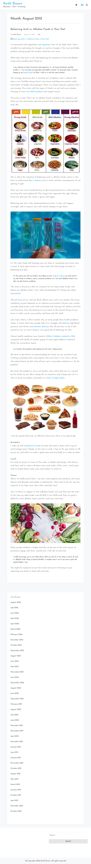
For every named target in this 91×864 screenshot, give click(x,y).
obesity (65, 323)
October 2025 (16, 645)
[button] (87, 5)
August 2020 (16, 709)
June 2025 (15, 661)
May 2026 (15, 618)
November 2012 (17, 763)
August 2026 (16, 602)
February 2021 (16, 704)
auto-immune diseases (39, 327)
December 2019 (17, 725)
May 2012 (14, 779)
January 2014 (16, 747)
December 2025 (17, 640)
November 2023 (17, 672)
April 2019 (15, 736)
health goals (28, 73)
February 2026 (16, 634)
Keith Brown (12, 3)
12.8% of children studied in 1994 (60, 336)
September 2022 (17, 683)
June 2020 (15, 720)
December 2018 (17, 741)
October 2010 (16, 811)
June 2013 (14, 752)
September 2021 (17, 699)
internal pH (15, 294)
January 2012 (16, 790)
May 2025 (15, 667)
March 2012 (15, 784)
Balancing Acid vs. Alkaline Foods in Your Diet (38, 29)
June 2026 (15, 613)
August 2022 (16, 688)
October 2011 (16, 795)
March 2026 (15, 629)
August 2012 (16, 774)
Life (39, 34)
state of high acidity (55, 378)
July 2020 (14, 715)
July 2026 (14, 608)
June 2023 (15, 677)
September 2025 (17, 650)
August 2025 (16, 656)
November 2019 (17, 731)
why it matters (35, 181)
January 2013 (16, 758)
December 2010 (17, 806)
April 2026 (15, 624)
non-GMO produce (34, 92)
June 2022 (15, 693)
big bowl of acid (33, 446)
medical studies (58, 276)
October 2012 (16, 768)
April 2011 (14, 800)
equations (46, 45)
